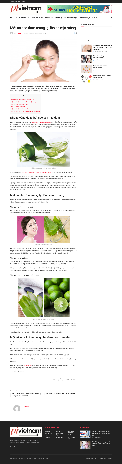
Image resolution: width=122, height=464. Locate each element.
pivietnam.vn (28, 365)
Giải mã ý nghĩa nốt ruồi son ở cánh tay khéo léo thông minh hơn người (102, 47)
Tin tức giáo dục (84, 18)
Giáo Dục (47, 437)
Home (11, 23)
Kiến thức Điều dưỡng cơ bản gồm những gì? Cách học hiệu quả (101, 433)
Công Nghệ (58, 18)
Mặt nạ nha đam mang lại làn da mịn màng (23, 102)
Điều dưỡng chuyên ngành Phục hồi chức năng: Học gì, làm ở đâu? (102, 443)
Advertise (93, 458)
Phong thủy (48, 18)
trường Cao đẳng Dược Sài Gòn (41, 122)
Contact (110, 458)
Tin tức (94, 18)
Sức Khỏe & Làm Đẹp (70, 18)
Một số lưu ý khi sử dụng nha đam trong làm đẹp (25, 111)
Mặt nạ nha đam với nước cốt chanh (21, 109)
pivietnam (18, 33)
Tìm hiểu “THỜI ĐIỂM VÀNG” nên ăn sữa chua (36, 172)
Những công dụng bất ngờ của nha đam (22, 99)
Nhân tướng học (24, 18)
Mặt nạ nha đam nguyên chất (19, 104)
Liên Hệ (23, 1)
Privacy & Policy (102, 458)
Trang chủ (13, 18)
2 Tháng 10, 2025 (28, 33)
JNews (15, 458)
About (88, 458)
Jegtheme (45, 458)
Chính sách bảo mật (15, 1)
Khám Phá (59, 431)
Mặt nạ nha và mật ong (18, 106)
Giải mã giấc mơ (37, 18)
